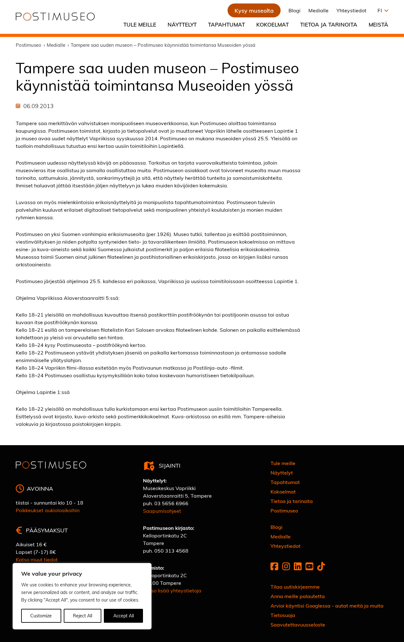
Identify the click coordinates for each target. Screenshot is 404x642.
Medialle (318, 10)
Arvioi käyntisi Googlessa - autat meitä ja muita (326, 605)
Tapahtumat (226, 24)
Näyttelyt (182, 24)
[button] (381, 10)
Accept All (123, 616)
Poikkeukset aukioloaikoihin (48, 510)
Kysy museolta (254, 10)
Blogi (294, 10)
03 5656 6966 (171, 503)
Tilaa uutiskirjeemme (295, 586)
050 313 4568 (171, 550)
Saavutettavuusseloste (297, 624)
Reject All (82, 616)
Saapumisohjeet (162, 510)
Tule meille (139, 24)
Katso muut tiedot (37, 559)
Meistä (378, 24)
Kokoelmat (272, 24)
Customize (41, 616)
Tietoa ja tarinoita (328, 24)
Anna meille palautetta (297, 596)
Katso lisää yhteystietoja (172, 590)
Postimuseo (284, 510)
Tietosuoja (282, 615)
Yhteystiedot (351, 10)
